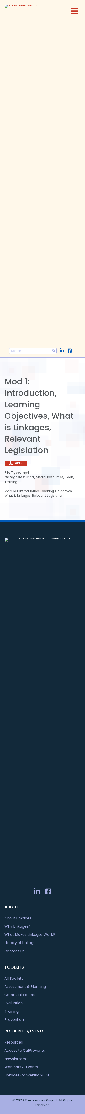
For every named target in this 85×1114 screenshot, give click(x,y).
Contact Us (14, 951)
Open (18, 463)
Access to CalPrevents (24, 1050)
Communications (19, 994)
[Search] (53, 351)
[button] (62, 350)
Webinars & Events (21, 1067)
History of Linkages (20, 942)
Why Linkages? (17, 926)
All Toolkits (13, 978)
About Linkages (17, 918)
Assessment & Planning (25, 986)
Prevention (14, 1019)
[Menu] (74, 11)
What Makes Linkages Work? (29, 934)
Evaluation (13, 1003)
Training (11, 1011)
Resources (13, 1042)
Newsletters (15, 1058)
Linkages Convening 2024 (26, 1075)
